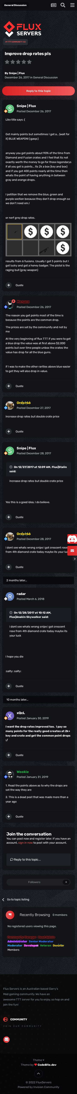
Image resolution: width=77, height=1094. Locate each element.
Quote (19, 285)
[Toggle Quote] (11, 467)
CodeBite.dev (47, 1064)
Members (13, 949)
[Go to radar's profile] (10, 596)
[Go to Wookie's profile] (10, 774)
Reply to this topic (38, 91)
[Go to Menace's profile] (10, 304)
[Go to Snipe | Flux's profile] (10, 109)
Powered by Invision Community (38, 1087)
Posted (34, 111)
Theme (38, 1060)
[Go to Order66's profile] (10, 405)
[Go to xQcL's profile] (10, 715)
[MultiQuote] (9, 285)
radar (21, 594)
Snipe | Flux (17, 73)
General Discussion (45, 77)
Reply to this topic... (27, 859)
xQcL (21, 713)
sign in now (25, 842)
